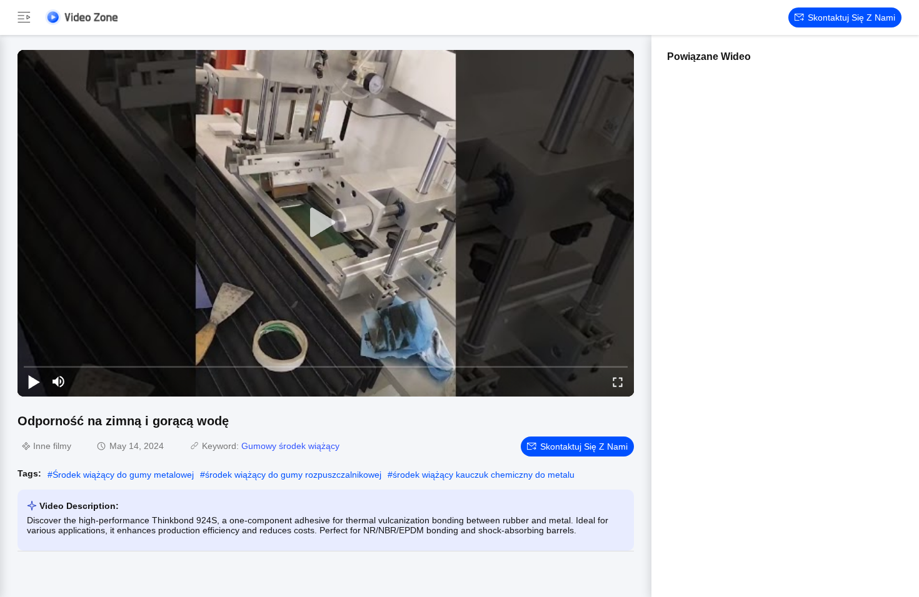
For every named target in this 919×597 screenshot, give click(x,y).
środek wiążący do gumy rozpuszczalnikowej (293, 475)
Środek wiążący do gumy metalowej (123, 475)
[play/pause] (33, 381)
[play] (325, 223)
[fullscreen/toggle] (617, 381)
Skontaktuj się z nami (851, 17)
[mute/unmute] (58, 381)
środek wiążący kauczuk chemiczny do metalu (484, 475)
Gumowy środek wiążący (290, 446)
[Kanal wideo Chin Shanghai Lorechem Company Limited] (81, 17)
